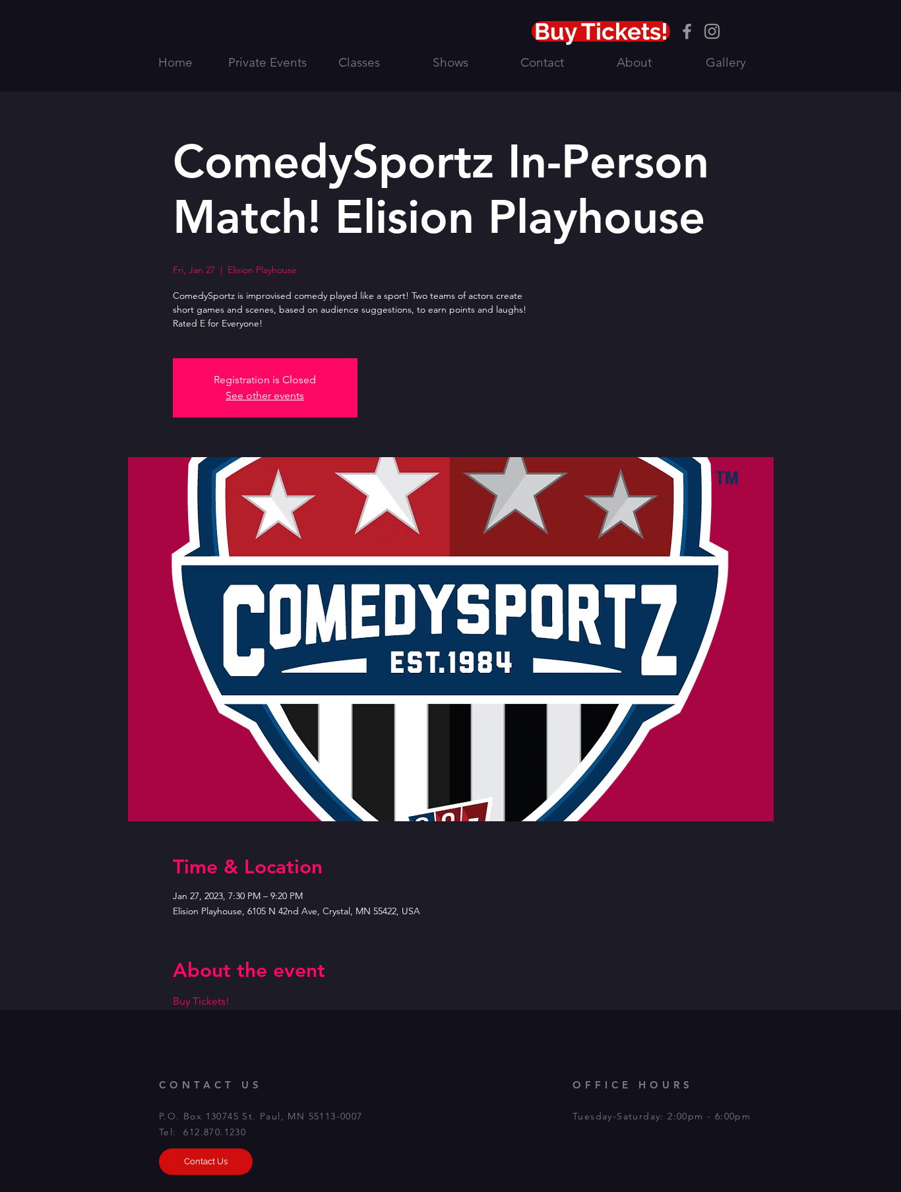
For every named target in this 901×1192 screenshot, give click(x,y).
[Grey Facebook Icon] (687, 31)
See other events (265, 395)
